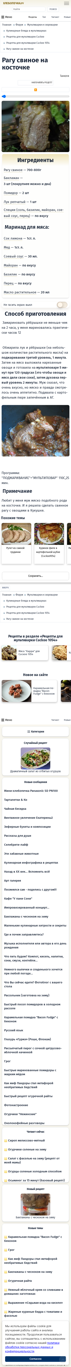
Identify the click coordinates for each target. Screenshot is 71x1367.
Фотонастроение (16, 1105)
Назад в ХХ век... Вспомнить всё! (27, 871)
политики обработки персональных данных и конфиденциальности (32, 1347)
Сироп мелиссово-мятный (26, 1140)
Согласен (35, 1359)
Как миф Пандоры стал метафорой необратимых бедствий (30, 1261)
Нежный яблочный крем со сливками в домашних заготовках (33, 1292)
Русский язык (13, 1030)
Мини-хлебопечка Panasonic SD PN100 (31, 791)
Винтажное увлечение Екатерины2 (28, 818)
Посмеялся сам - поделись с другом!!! (30, 889)
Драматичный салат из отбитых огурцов (35, 771)
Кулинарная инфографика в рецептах (31, 862)
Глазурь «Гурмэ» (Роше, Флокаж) (27, 1039)
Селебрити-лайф (16, 844)
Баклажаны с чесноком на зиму (26, 916)
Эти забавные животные (21, 853)
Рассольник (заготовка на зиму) (26, 995)
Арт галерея (12, 880)
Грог (7, 1061)
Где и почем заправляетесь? (24, 934)
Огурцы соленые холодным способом (34, 1171)
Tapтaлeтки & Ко (15, 800)
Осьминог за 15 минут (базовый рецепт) (36, 1180)
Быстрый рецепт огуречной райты (28, 1096)
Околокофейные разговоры (24, 1123)
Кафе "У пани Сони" (18, 898)
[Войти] (32, 3)
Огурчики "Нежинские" (20, 1114)
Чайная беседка (15, 809)
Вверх (5, 587)
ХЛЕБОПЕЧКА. (13, 3)
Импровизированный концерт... (26, 907)
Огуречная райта (19, 1281)
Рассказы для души (17, 835)
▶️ (35, 89)
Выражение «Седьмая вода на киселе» (35, 1303)
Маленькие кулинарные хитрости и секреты (35, 925)
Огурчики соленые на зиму (26, 1149)
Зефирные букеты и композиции (27, 827)
